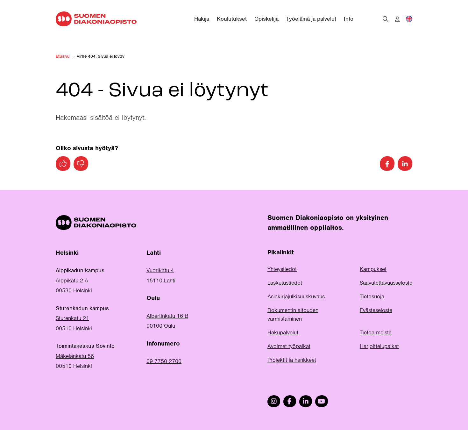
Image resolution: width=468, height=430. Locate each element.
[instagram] (273, 401)
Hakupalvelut (282, 332)
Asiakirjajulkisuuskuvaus (296, 296)
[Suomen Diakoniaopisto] (96, 18)
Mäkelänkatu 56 (75, 356)
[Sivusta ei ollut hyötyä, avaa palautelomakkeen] (81, 163)
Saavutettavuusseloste (386, 282)
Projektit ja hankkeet (291, 359)
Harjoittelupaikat (379, 346)
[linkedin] (305, 401)
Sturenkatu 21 (72, 318)
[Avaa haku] (385, 19)
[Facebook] (387, 163)
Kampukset (373, 269)
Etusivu (63, 56)
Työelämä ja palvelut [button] (311, 18)
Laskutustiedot (284, 282)
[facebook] (289, 401)
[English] (409, 19)
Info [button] (348, 18)
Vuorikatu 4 (160, 270)
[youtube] (321, 401)
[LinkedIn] (405, 163)
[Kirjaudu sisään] (397, 19)
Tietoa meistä (376, 332)
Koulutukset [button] (232, 18)
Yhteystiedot (282, 269)
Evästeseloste (376, 310)
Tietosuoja (372, 296)
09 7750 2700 (163, 361)
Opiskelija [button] (266, 18)
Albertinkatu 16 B (167, 315)
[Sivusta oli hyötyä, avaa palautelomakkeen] (63, 163)
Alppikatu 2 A (72, 280)
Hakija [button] (201, 18)
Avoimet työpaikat (288, 346)
